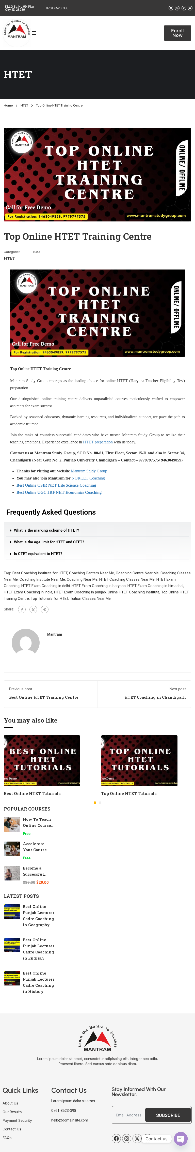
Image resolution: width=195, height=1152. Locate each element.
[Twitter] (33, 609)
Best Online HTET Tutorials (32, 793)
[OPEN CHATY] (181, 1139)
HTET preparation (98, 442)
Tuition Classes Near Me (90, 598)
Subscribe (168, 1115)
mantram (54, 634)
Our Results (12, 1112)
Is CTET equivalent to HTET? (38, 553)
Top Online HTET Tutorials (129, 793)
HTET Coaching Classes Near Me (127, 579)
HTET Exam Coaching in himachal (155, 586)
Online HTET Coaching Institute (133, 592)
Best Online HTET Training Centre (43, 697)
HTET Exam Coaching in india (28, 592)
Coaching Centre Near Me (137, 573)
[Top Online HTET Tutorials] (139, 760)
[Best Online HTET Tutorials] (42, 760)
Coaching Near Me (82, 579)
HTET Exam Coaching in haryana (99, 586)
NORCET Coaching (88, 478)
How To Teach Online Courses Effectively (38, 825)
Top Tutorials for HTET (49, 598)
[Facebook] (22, 609)
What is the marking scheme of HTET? (46, 530)
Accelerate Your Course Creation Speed (38, 849)
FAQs (7, 1137)
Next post (178, 689)
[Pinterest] (44, 609)
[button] (97, 530)
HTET (24, 105)
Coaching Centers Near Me (91, 573)
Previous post (20, 689)
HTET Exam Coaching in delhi (45, 586)
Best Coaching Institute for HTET (39, 573)
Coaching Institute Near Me (42, 579)
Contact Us (12, 1129)
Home (8, 105)
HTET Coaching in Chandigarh (155, 697)
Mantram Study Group (89, 471)
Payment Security (17, 1120)
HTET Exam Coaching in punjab (80, 592)
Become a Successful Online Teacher (38, 874)
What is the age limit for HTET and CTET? (49, 542)
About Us (10, 1103)
